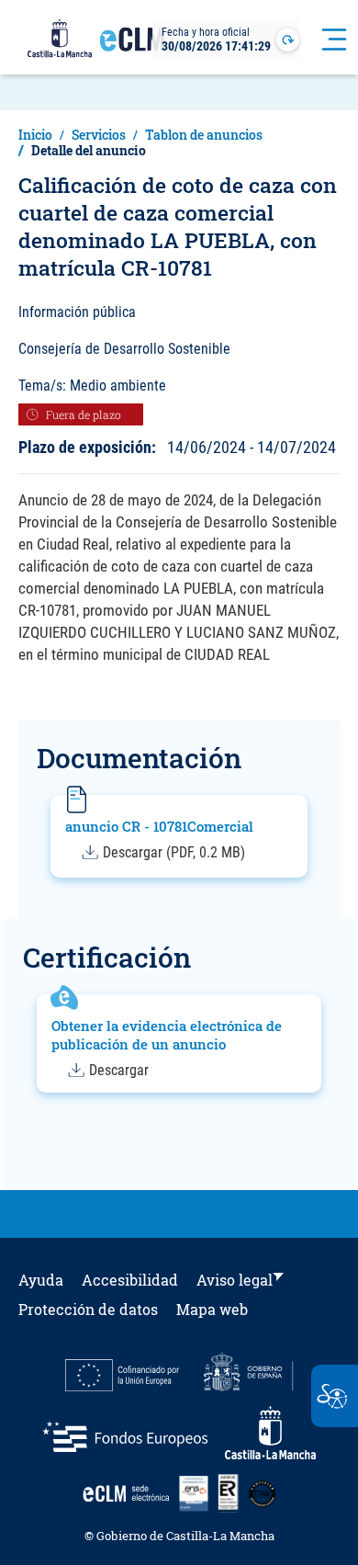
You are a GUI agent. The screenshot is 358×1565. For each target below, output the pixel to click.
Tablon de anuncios (204, 134)
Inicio (35, 134)
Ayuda (40, 1279)
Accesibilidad (130, 1279)
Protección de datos (88, 1309)
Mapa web (212, 1309)
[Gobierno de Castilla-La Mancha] (60, 39)
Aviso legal (234, 1279)
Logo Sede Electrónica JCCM (132, 47)
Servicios (99, 134)
